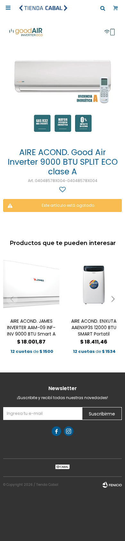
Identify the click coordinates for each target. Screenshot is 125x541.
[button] (113, 299)
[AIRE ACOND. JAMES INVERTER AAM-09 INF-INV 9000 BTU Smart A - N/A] (31, 285)
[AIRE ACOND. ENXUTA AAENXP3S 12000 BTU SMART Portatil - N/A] (94, 285)
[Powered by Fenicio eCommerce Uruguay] (112, 485)
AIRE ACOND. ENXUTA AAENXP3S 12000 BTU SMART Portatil (93, 327)
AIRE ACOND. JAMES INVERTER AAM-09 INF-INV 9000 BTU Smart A (31, 327)
